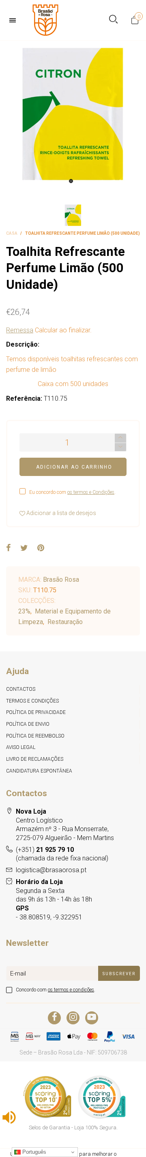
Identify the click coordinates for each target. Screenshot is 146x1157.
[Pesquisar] (113, 20)
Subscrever (119, 973)
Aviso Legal (20, 747)
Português (33, 1152)
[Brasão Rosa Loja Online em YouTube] (91, 1017)
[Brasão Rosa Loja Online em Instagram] (73, 1017)
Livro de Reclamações (34, 759)
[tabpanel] (73, 114)
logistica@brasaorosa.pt (51, 870)
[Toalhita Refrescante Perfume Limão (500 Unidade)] (73, 114)
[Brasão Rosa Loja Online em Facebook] (54, 1017)
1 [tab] (71, 181)
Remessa (19, 330)
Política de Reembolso (35, 736)
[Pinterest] (40, 548)
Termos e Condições (32, 701)
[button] (120, 447)
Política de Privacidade (36, 712)
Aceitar (116, 1147)
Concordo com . (55, 990)
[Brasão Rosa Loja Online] (45, 20)
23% (24, 611)
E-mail (18, 973)
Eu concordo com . (72, 492)
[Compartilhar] (8, 548)
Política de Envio (27, 724)
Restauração (65, 622)
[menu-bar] (14, 20)
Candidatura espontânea (39, 771)
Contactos (20, 689)
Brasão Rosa (61, 579)
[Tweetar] (24, 548)
